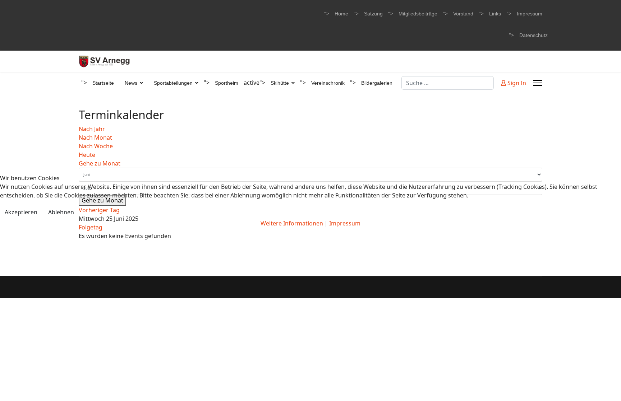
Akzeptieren (21, 212)
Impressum (344, 223)
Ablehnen (61, 212)
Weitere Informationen (292, 223)
